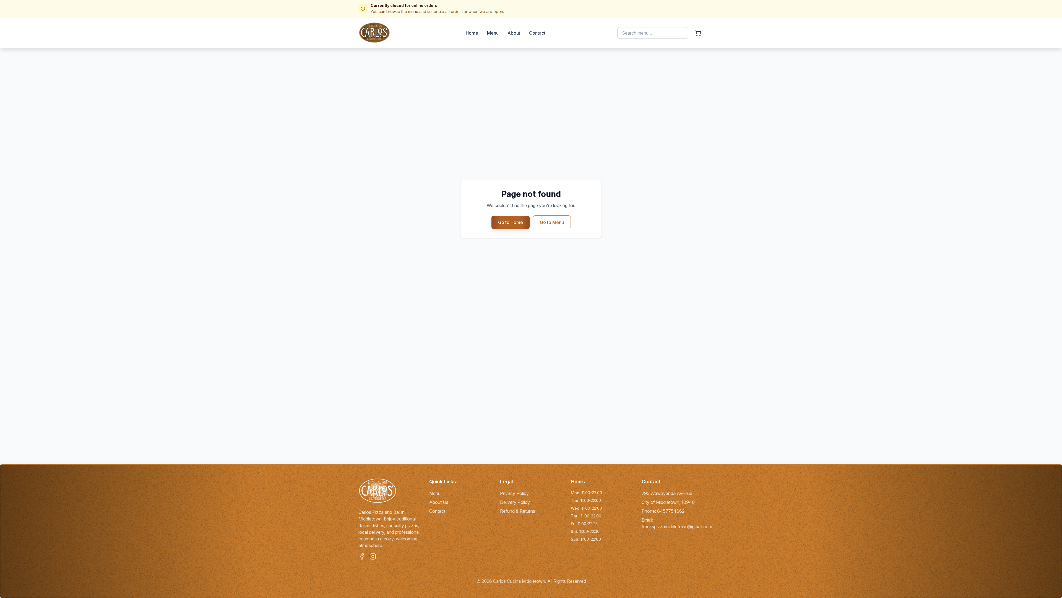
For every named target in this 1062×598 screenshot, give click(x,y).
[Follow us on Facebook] (361, 556)
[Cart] (698, 32)
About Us (438, 502)
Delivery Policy (515, 502)
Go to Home (510, 222)
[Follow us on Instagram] (372, 556)
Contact (537, 33)
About (513, 33)
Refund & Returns (517, 511)
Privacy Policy (514, 493)
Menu (493, 33)
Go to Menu (552, 222)
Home (472, 33)
